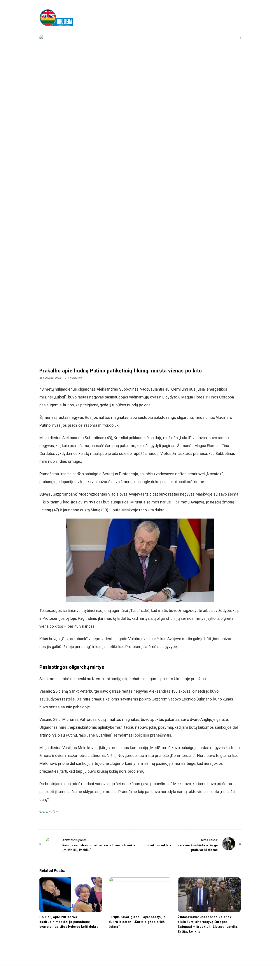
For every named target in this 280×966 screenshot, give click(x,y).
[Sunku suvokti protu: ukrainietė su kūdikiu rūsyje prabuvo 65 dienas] (228, 843)
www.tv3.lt (48, 812)
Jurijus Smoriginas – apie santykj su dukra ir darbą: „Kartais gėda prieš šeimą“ (138, 921)
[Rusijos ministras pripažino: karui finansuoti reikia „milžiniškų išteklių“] (51, 843)
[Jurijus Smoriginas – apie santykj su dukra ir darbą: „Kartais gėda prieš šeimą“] (140, 894)
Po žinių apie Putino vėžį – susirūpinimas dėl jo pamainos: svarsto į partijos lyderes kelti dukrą (68, 921)
